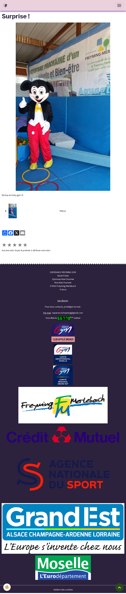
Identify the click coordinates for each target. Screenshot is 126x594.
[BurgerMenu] (119, 5)
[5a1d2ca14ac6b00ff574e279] (63, 434)
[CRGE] (63, 375)
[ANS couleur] (63, 474)
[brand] (6, 5)
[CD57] (63, 353)
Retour (63, 210)
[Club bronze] (63, 332)
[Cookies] (7, 587)
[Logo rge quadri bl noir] (63, 528)
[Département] (63, 567)
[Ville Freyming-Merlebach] (63, 404)
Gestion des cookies (63, 589)
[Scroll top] (119, 587)
